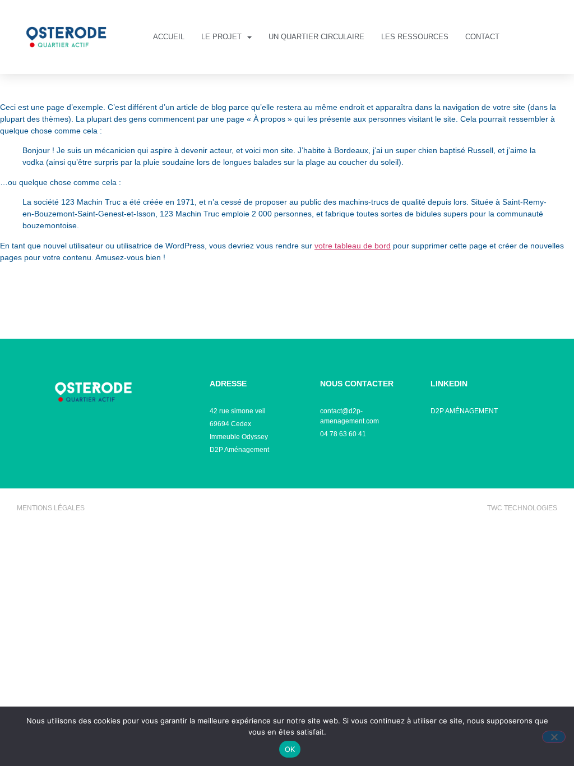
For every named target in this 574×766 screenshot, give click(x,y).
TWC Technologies (522, 508)
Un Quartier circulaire (316, 37)
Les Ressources (414, 37)
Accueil (168, 37)
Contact (482, 37)
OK (290, 749)
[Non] (554, 737)
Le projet (221, 37)
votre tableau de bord (352, 245)
